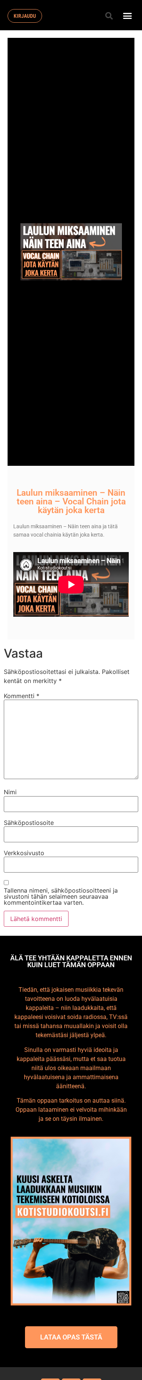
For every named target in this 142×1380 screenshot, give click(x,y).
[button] (109, 15)
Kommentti (21, 696)
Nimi (10, 792)
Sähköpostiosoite (29, 823)
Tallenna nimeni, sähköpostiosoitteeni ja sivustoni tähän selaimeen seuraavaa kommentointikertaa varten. (61, 896)
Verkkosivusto (24, 853)
